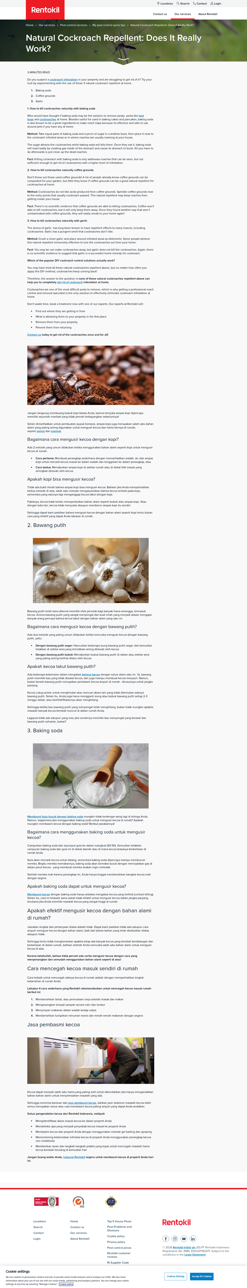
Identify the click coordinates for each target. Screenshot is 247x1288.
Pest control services (73, 25)
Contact (202, 3)
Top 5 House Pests (119, 1221)
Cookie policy (116, 1236)
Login (217, 3)
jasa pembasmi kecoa (82, 1103)
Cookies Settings (175, 1276)
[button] (123, 59)
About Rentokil (79, 1239)
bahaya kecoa (91, 674)
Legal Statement (195, 1255)
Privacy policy (116, 1242)
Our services (47, 25)
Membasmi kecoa (38, 894)
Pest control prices (119, 1248)
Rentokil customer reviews (119, 1255)
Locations (167, 3)
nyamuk (56, 431)
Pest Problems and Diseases (119, 1228)
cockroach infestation (64, 79)
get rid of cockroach (70, 282)
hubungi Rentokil (74, 1157)
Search (184, 3)
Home (30, 25)
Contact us (34, 335)
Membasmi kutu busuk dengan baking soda (55, 816)
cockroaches (48, 119)
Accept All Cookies (202, 1276)
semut (41, 431)
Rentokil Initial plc (184, 1247)
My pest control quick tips (108, 25)
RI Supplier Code (118, 1262)
